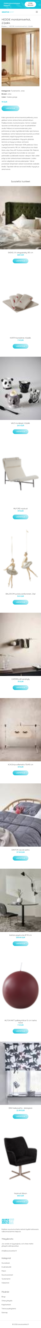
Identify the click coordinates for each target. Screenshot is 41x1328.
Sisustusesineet (7, 1275)
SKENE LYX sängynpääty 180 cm (20, 252)
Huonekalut (6, 1263)
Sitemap (5, 1313)
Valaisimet (5, 1283)
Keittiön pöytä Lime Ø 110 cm (20, 935)
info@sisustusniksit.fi (9, 1251)
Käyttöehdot (6, 1305)
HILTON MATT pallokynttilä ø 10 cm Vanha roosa (21, 1021)
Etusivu (4, 26)
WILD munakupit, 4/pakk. (20, 423)
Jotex (22, 91)
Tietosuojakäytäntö (9, 1309)
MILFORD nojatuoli (20, 508)
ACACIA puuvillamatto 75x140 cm (20, 764)
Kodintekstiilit (6, 1267)
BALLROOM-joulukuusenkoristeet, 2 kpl (20, 594)
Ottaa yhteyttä (7, 1301)
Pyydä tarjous (30, 4)
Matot (4, 1271)
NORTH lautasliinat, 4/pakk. (20, 338)
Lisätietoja (10, 108)
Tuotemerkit (15, 91)
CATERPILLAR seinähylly (20, 679)
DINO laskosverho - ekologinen (20, 1108)
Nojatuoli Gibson (20, 1193)
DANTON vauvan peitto (21, 850)
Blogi (3, 1297)
